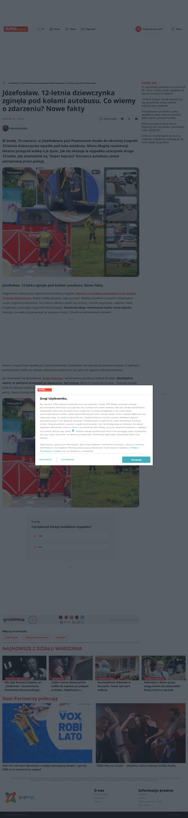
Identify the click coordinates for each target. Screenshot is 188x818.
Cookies (57, 451)
